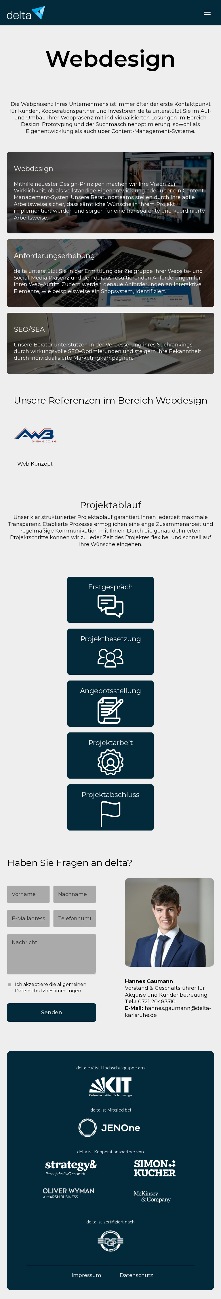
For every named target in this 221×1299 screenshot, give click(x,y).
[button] (207, 13)
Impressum (86, 1275)
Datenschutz (136, 1275)
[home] (26, 13)
